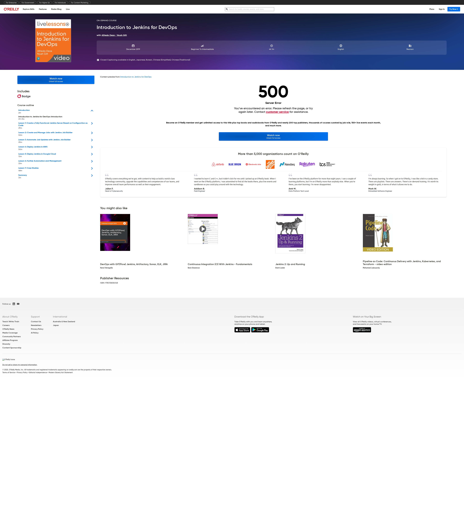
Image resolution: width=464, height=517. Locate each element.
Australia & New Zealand (64, 321)
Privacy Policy (37, 329)
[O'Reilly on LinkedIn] (14, 304)
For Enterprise (11, 3)
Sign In (442, 9)
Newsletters (36, 325)
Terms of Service (8, 372)
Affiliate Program (10, 340)
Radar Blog (56, 9)
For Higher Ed (44, 3)
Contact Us (36, 321)
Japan (56, 325)
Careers (6, 325)
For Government (28, 3)
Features (43, 9)
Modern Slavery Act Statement (61, 372)
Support (35, 316)
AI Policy (34, 332)
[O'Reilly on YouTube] (18, 304)
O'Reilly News (8, 329)
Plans (431, 9)
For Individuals (60, 3)
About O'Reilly (10, 316)
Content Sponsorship (11, 347)
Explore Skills (28, 9)
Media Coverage (10, 332)
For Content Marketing (79, 3)
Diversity (6, 344)
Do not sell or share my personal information (19, 365)
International (60, 316)
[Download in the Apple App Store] (242, 332)
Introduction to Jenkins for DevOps (136, 77)
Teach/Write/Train (10, 321)
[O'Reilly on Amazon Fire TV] (362, 332)
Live (68, 9)
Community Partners (11, 336)
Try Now (452, 9)
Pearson (410, 49)
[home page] (11, 9)
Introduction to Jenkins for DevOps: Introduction (40, 118)
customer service (277, 112)
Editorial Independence (38, 372)
